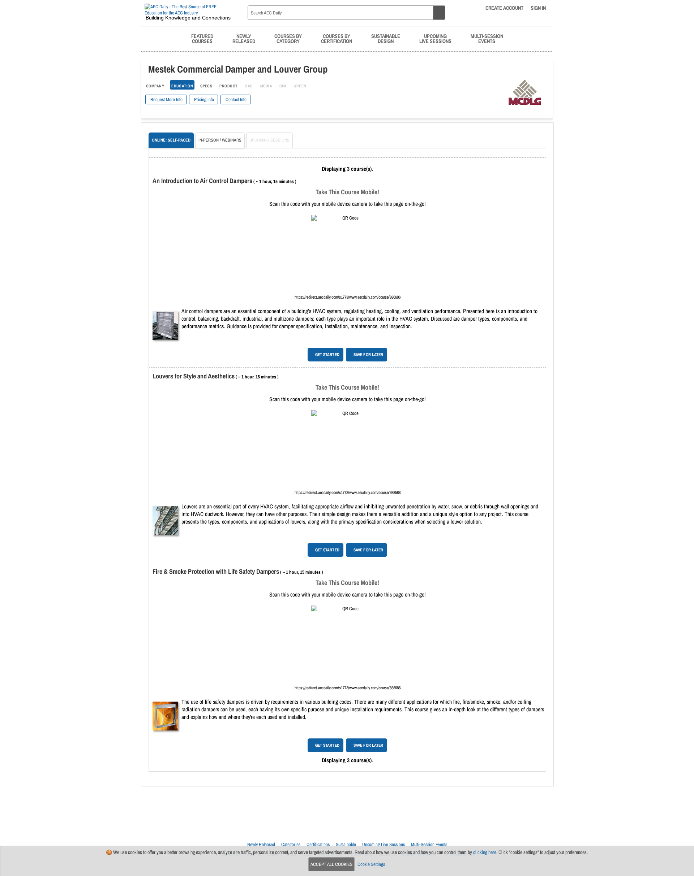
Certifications (318, 844)
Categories (290, 844)
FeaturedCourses (202, 38)
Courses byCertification (336, 38)
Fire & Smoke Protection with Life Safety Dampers (216, 571)
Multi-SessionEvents (487, 38)
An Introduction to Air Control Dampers (202, 180)
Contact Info (235, 99)
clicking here (484, 852)
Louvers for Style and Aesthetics (194, 376)
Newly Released (261, 844)
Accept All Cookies (331, 864)
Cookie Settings (371, 864)
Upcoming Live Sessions (383, 844)
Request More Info (166, 99)
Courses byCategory (288, 38)
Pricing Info (203, 99)
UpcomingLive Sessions (435, 38)
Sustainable (346, 844)
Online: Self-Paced (171, 140)
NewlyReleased (243, 38)
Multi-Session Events (429, 844)
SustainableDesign (385, 38)
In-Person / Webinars (219, 140)
